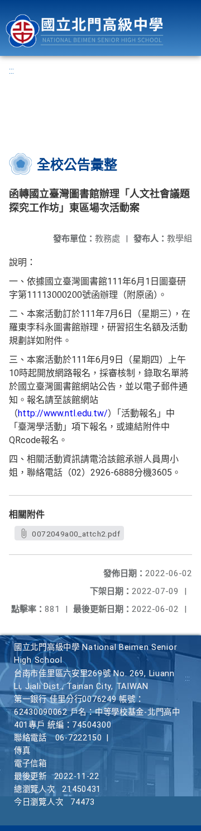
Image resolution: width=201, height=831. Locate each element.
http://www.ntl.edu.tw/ (63, 413)
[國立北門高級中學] (84, 31)
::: (11, 70)
